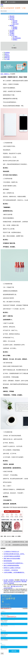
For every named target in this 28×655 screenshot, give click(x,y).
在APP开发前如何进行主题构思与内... (13, 563)
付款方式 (6, 583)
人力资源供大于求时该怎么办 (11, 551)
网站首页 (12, 16)
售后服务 (17, 580)
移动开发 (12, 19)
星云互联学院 (17, 581)
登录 (2, 4)
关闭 (2, 653)
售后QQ (7, 54)
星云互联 (12, 35)
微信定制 (15, 20)
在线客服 (7, 52)
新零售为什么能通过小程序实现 (12, 567)
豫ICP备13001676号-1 (16, 586)
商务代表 (7, 57)
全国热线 (7, 56)
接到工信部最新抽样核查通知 (11, 565)
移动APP (15, 22)
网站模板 (15, 28)
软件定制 (12, 17)
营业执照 (11, 583)
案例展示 (12, 31)
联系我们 (15, 39)
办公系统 (12, 30)
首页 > (2, 74)
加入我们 (6, 580)
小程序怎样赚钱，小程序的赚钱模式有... (14, 572)
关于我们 (15, 36)
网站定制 (22, 580)
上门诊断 (7, 59)
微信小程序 (16, 24)
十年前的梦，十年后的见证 (11, 570)
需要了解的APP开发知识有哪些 (12, 558)
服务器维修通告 (8, 560)
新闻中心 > (7, 74)
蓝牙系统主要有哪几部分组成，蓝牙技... (14, 554)
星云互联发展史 (17, 38)
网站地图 (24, 581)
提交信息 (14, 651)
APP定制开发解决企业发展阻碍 (12, 556)
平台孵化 (12, 33)
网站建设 (12, 25)
